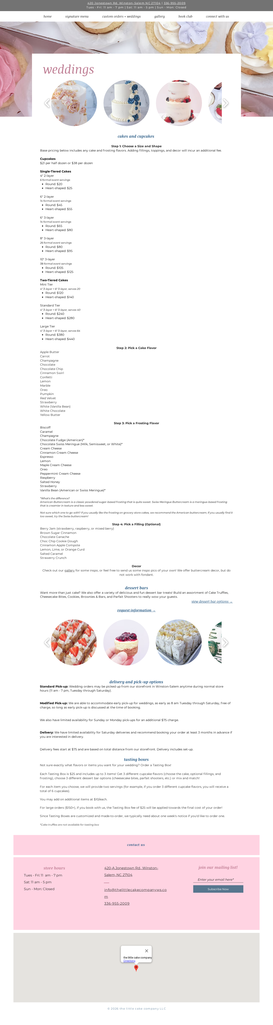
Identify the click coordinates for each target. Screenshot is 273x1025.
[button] (121, 16)
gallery (69, 570)
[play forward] (225, 103)
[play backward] (47, 103)
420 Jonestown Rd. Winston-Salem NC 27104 (124, 3)
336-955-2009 (175, 3)
